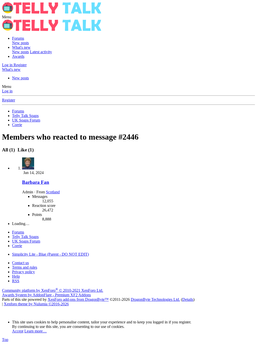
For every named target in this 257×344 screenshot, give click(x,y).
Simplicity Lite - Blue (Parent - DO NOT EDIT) (50, 254)
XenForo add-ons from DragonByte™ (78, 299)
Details (187, 299)
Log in (7, 91)
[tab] (25, 149)
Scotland (53, 192)
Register (8, 100)
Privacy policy (23, 272)
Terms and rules (24, 267)
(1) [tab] (9, 149)
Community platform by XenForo (52, 290)
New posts (20, 43)
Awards (18, 56)
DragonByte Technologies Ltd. (155, 299)
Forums (18, 38)
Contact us (20, 263)
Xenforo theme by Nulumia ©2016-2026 (36, 304)
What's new (21, 47)
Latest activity (41, 52)
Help (16, 276)
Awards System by (46, 295)
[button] (6, 17)
